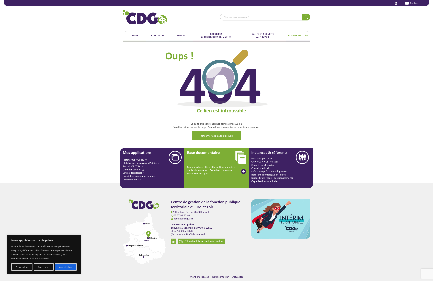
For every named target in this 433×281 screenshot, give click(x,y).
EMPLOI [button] (181, 36)
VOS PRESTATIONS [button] (298, 36)
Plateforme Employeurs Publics (140, 163)
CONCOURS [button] (157, 36)
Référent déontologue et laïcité (268, 174)
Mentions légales (199, 276)
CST (268, 161)
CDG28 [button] (134, 36)
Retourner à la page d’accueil (216, 135)
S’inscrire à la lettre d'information (204, 241)
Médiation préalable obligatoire (269, 171)
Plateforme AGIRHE (134, 159)
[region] (44, 254)
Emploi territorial (133, 172)
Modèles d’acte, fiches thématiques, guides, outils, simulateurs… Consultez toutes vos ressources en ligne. (211, 170)
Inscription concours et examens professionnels (140, 177)
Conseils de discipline (263, 165)
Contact (414, 3)
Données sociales (132, 169)
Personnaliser (22, 266)
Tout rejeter (43, 266)
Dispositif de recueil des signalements (272, 178)
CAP (253, 161)
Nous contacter (220, 276)
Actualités (237, 276)
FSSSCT (276, 161)
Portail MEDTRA (132, 166)
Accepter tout (65, 266)
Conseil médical (260, 168)
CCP (260, 161)
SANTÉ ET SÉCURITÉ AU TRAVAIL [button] (263, 35)
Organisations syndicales (264, 181)
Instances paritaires (262, 158)
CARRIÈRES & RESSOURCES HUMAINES (216, 35)
